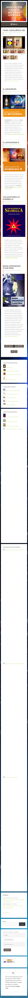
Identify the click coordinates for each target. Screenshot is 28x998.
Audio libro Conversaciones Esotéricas (14, 550)
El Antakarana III (11, 142)
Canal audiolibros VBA (14, 30)
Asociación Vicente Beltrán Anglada (14, 11)
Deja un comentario (7, 34)
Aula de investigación (10, 404)
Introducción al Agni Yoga (12, 421)
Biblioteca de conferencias (11, 394)
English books (9, 367)
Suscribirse (7, 949)
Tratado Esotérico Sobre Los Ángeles (14, 429)
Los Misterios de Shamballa (12, 416)
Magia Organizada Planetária (12, 267)
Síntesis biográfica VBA (11, 397)
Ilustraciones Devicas (10, 379)
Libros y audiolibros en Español (13, 390)
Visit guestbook (6, 912)
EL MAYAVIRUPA (9, 89)
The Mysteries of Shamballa (11, 198)
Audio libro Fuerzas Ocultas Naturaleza (15, 663)
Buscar (4, 921)
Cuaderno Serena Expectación (12, 371)
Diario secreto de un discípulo (12, 426)
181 (13, 351)
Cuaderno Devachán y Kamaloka (13, 374)
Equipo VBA (21, 32)
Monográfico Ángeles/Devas (12, 401)
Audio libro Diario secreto (11, 777)
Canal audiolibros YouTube (13, 80)
